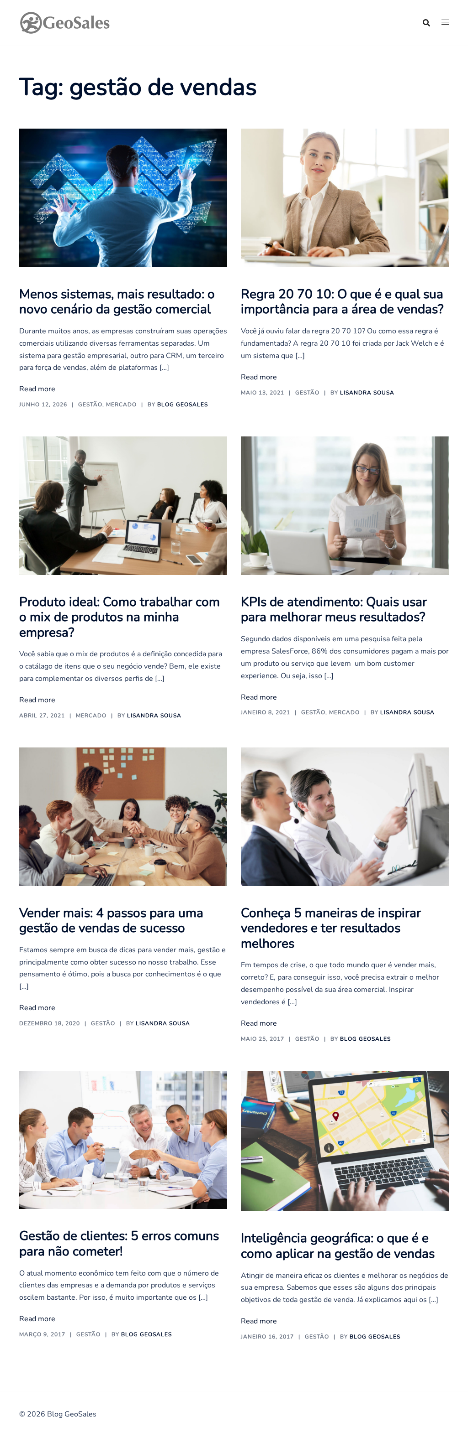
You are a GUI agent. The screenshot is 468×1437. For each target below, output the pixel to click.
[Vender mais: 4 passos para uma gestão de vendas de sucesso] (123, 816)
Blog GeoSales (182, 404)
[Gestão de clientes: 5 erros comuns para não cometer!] (123, 1139)
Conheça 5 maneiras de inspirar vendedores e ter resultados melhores (331, 928)
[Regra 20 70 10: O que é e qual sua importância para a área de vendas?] (345, 197)
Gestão (90, 404)
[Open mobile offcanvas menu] (445, 22)
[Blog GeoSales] (65, 22)
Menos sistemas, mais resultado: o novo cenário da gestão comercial (117, 301)
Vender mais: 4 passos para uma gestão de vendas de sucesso (111, 920)
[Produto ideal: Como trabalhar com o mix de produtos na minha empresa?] (123, 505)
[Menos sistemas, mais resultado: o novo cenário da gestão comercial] (123, 197)
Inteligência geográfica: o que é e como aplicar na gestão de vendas (338, 1245)
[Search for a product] (426, 22)
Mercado (121, 404)
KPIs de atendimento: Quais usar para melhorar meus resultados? (334, 609)
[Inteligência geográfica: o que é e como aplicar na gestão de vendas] (345, 1141)
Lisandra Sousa (367, 392)
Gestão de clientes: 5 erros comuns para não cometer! (119, 1243)
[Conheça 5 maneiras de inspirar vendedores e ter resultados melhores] (345, 816)
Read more (37, 389)
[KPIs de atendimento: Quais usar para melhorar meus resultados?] (345, 505)
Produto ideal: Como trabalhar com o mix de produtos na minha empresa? (119, 617)
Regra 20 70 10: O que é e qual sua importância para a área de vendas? (342, 301)
